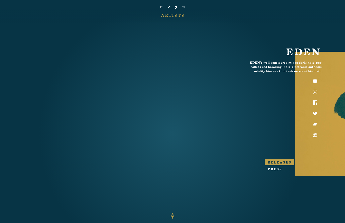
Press (275, 169)
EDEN (303, 52)
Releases (280, 162)
